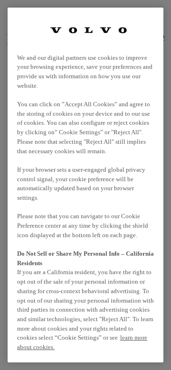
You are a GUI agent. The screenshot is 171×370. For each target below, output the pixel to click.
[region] (85, 185)
